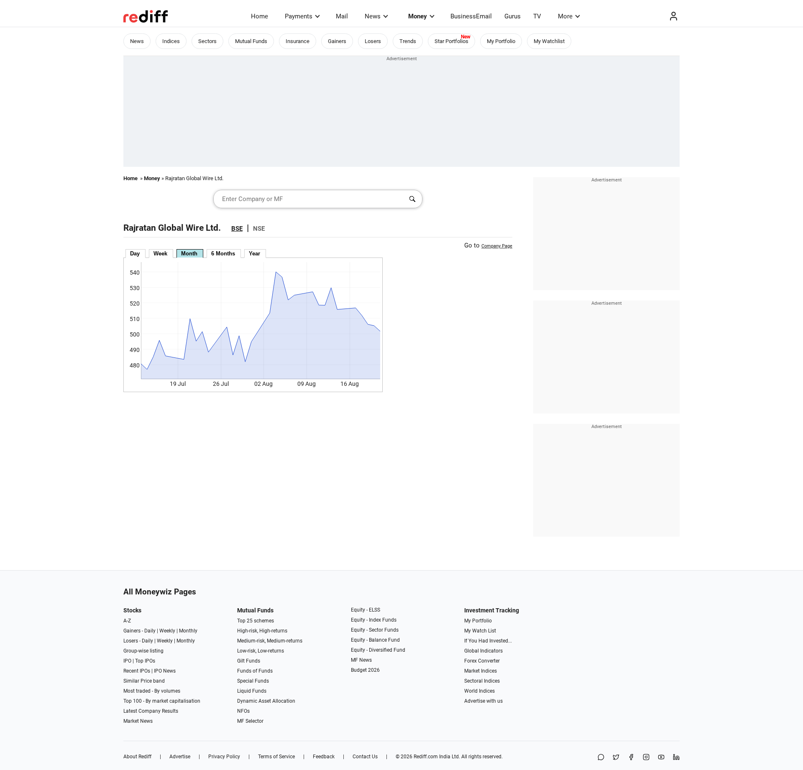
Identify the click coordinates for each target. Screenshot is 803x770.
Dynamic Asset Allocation (266, 701)
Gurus (512, 16)
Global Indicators (483, 651)
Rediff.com (426, 757)
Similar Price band (144, 681)
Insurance (297, 41)
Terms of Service (276, 757)
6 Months (223, 253)
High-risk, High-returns (262, 631)
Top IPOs (145, 661)
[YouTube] (661, 758)
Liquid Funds (251, 691)
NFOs (243, 711)
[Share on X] (616, 758)
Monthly (188, 631)
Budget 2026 (365, 670)
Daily (150, 631)
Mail (342, 16)
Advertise (179, 757)
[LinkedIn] (676, 758)
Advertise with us (483, 701)
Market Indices (480, 671)
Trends (407, 41)
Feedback (324, 757)
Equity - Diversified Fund (378, 650)
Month (189, 253)
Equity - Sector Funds (375, 630)
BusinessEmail (471, 16)
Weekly (167, 631)
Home (259, 16)
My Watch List (480, 631)
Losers (373, 41)
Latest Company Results (150, 711)
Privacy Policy (224, 757)
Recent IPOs (136, 671)
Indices (171, 41)
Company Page (496, 246)
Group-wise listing (143, 651)
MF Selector (250, 721)
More (565, 16)
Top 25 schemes (255, 621)
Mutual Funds (251, 41)
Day (135, 253)
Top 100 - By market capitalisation (161, 701)
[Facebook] (631, 758)
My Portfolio (501, 41)
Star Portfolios (451, 41)
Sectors (207, 41)
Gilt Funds (248, 661)
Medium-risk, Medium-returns (269, 641)
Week (160, 253)
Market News (138, 721)
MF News (361, 660)
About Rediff (137, 757)
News (373, 16)
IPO (127, 661)
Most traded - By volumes (151, 691)
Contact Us (365, 757)
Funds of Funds (255, 671)
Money (417, 16)
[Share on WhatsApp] (601, 758)
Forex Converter (482, 661)
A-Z (127, 621)
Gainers (337, 41)
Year (254, 253)
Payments (298, 16)
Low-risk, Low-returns (260, 651)
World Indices (479, 691)
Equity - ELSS (365, 610)
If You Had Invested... (488, 641)
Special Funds (253, 681)
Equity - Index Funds (373, 620)
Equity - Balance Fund (375, 640)
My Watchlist (549, 41)
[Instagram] (646, 758)
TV (537, 16)
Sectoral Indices (482, 681)
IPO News (165, 671)
